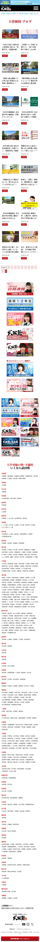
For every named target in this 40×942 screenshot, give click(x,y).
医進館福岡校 (12, 846)
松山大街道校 (12, 831)
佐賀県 (3, 855)
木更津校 (35, 566)
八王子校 (31, 580)
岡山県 (3, 795)
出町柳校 (17, 727)
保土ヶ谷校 (23, 630)
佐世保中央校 (12, 865)
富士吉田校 (11, 666)
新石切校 (5, 748)
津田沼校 (21, 563)
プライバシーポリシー (23, 929)
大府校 (25, 700)
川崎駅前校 (31, 630)
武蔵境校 (25, 604)
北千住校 (11, 587)
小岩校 (4, 589)
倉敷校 (21, 798)
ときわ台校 (34, 602)
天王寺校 (16, 736)
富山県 (3, 643)
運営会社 (12, 929)
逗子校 (12, 625)
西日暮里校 (34, 597)
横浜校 (10, 613)
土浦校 (17, 525)
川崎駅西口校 (12, 632)
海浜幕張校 (5, 568)
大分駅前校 (5, 878)
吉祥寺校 (18, 587)
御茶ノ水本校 (6, 577)
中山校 (4, 620)
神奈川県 (4, 611)
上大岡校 (22, 620)
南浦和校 (17, 552)
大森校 (23, 594)
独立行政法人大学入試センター (12, 908)
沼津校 (15, 686)
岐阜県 (3, 677)
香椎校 (32, 844)
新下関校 (10, 811)
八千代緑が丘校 (26, 568)
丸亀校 (10, 824)
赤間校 (23, 849)
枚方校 (28, 736)
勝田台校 (5, 566)
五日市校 (21, 804)
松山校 (4, 831)
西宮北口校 (19, 755)
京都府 (3, 722)
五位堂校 (28, 769)
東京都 (3, 575)
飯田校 (23, 672)
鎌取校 (19, 571)
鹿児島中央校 (6, 891)
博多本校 (18, 844)
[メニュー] (36, 8)
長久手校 (28, 697)
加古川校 (16, 757)
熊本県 (3, 869)
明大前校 (25, 587)
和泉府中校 (22, 745)
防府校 (28, 811)
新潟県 (3, 637)
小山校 (11, 534)
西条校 (15, 804)
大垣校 (10, 679)
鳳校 (17, 741)
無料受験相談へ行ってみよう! (20, 938)
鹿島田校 (18, 628)
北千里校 (18, 748)
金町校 (36, 582)
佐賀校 (4, 858)
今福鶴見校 (22, 743)
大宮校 (10, 549)
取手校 (28, 525)
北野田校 (29, 745)
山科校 (36, 724)
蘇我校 (32, 571)
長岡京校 (10, 727)
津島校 (28, 702)
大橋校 (4, 849)
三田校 (30, 757)
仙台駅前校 (5, 498)
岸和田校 (29, 738)
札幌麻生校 (29, 476)
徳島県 (3, 815)
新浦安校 (10, 563)
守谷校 (33, 525)
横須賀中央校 (19, 616)
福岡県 (3, 842)
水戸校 (11, 525)
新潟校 (4, 639)
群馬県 (3, 540)
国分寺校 (32, 587)
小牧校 (22, 697)
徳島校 (4, 817)
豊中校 (4, 738)
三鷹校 (11, 599)
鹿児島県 (4, 889)
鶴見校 (18, 623)
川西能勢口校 (29, 759)
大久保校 (21, 762)
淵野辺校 (31, 628)
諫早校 (19, 865)
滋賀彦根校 (22, 718)
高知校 (4, 837)
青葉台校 (32, 616)
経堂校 (12, 604)
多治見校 (16, 679)
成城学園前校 (12, 585)
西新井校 (5, 606)
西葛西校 (18, 580)
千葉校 (28, 563)
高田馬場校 (5, 580)
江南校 (4, 702)
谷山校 (14, 891)
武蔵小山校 (5, 592)
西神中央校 (15, 759)
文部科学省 (29, 908)
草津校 (29, 718)
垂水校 (15, 762)
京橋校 (15, 743)
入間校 (10, 554)
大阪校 (4, 736)
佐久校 (29, 672)
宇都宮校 (5, 534)
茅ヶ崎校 (5, 630)
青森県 (3, 482)
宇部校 (17, 811)
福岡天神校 (5, 844)
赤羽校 (19, 585)
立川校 (33, 577)
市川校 (4, 563)
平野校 (10, 736)
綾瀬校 (22, 602)
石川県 (3, 650)
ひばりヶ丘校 (25, 597)
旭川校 (36, 476)
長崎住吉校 (26, 865)
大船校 (25, 628)
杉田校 (17, 630)
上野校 (22, 589)
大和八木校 (12, 771)
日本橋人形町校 (7, 597)
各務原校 (22, 679)
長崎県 (3, 862)
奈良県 (3, 766)
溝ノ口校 (10, 620)
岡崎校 (11, 692)
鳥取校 (4, 784)
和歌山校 (5, 778)
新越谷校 (27, 549)
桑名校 (21, 711)
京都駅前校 (11, 724)
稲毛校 (18, 568)
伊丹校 (32, 755)
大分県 (3, 875)
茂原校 (12, 568)
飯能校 (21, 554)
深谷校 (15, 554)
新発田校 (27, 639)
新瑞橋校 (10, 702)
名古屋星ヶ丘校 (12, 695)
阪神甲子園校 (6, 759)
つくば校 (5, 525)
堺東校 (22, 736)
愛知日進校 (27, 695)
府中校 (18, 594)
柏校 (16, 563)
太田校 (10, 543)
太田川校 (17, 692)
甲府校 (4, 666)
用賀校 (29, 594)
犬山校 (22, 702)
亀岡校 (29, 727)
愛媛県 (3, 828)
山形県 (3, 509)
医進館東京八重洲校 (21, 606)
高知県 (3, 835)
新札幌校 (10, 476)
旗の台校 (17, 599)
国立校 (32, 604)
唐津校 (10, 858)
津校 (3, 711)
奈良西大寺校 (6, 769)
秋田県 (3, 502)
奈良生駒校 (20, 769)
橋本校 (4, 618)
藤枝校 (21, 686)
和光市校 (34, 554)
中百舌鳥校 (33, 748)
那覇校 (4, 898)
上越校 (10, 639)
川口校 (15, 549)
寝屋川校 (10, 738)
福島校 (4, 518)
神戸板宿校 (23, 757)
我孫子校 (25, 571)
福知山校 (5, 729)
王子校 (17, 602)
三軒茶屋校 (16, 582)
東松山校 (27, 554)
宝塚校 (10, 757)
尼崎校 (28, 762)
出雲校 (10, 791)
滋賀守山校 (13, 718)
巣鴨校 (4, 585)
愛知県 (3, 690)
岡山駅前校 (13, 798)
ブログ (5, 55)
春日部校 (5, 552)
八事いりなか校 (33, 692)
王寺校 (14, 769)
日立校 (22, 525)
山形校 (4, 511)
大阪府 (3, 733)
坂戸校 (22, 557)
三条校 (21, 639)
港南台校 (10, 618)
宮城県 (3, 496)
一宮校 (4, 697)
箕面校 (22, 741)
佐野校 (30, 534)
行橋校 (10, 849)
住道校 (23, 738)
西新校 (4, 846)
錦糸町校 (24, 582)
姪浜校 (33, 846)
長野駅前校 (11, 672)
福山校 (10, 804)
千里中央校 (11, 741)
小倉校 (12, 844)
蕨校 (11, 557)
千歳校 (10, 478)
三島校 (32, 686)
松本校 (4, 672)
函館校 (4, 478)
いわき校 (10, 518)
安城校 (14, 700)
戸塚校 (17, 620)
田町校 (25, 580)
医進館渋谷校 (25, 599)
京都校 (4, 724)
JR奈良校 (5, 771)
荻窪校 (10, 582)
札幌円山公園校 (19, 476)
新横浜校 (29, 613)
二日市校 (20, 846)
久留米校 (25, 844)
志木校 (11, 552)
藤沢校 (23, 613)
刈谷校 (4, 695)
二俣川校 (5, 623)
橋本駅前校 (12, 778)
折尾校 (35, 849)
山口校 (4, 811)
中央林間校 (5, 625)
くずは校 (14, 745)
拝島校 (12, 594)
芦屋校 (4, 757)
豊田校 (34, 695)
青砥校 (33, 599)
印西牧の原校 (6, 571)
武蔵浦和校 (29, 557)
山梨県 (3, 663)
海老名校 (5, 628)
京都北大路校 (28, 724)
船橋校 (17, 566)
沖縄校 (10, 898)
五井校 (14, 571)
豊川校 (17, 702)
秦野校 (23, 623)
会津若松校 (18, 518)
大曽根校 (16, 697)
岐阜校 (4, 679)
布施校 (29, 743)
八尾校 (36, 738)
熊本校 (4, 871)
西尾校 (19, 700)
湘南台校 (11, 623)
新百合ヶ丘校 (28, 625)
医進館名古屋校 (16, 704)
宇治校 (23, 727)
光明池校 (11, 748)
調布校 (33, 585)
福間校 (19, 851)
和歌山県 (4, 775)
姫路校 (4, 755)
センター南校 (31, 623)
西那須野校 (23, 534)
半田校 (10, 697)
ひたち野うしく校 (7, 527)
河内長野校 (34, 741)
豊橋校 (21, 695)
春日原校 (26, 846)
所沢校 (21, 549)
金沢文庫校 (30, 620)
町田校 (27, 577)
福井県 (3, 657)
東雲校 (11, 606)
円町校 (4, 727)
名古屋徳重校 (6, 700)
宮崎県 (3, 882)
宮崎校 (4, 885)
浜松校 (10, 686)
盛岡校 (4, 491)
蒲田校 (4, 602)
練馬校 (30, 582)
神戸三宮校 (11, 755)
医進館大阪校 (6, 745)
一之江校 (10, 602)
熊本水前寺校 (12, 871)
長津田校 (11, 628)
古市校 (35, 743)
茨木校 (4, 741)
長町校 (19, 498)
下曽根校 (5, 851)
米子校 (10, 784)
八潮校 (36, 557)
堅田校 (34, 718)
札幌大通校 (22, 478)
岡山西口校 (5, 798)
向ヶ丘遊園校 (32, 618)
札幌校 (4, 476)
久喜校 (4, 554)
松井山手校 (19, 724)
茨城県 (3, 522)
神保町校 (16, 589)
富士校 (26, 686)
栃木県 (3, 531)
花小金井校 (31, 606)
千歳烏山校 (5, 594)
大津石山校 (5, 718)
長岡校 (15, 639)
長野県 (3, 670)
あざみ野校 (16, 613)
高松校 (4, 824)
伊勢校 (15, 711)
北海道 (3, 473)
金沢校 (4, 652)
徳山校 (22, 811)
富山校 (4, 646)
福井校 (4, 659)
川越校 (33, 549)
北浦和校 (35, 552)
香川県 (3, 822)
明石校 (26, 755)
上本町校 (17, 738)
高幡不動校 (16, 597)
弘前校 (4, 485)
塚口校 (10, 762)
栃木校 (17, 534)
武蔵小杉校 (18, 618)
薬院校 (29, 849)
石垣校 (15, 898)
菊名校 (4, 632)
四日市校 (9, 711)
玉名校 (19, 871)
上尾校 (23, 552)
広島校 (4, 804)
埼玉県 (3, 547)
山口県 (3, 808)
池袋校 (22, 577)
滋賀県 (3, 715)
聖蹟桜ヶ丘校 (30, 589)
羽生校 (17, 557)
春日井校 (24, 692)
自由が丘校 (26, 585)
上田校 (18, 672)
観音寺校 (16, 824)
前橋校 (15, 543)
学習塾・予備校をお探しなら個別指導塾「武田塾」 (21, 932)
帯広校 (15, 478)
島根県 (3, 788)
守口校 (4, 743)
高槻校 (33, 736)
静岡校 (4, 686)
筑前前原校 (12, 851)
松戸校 (11, 566)
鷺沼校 (11, 630)
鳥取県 (3, 782)
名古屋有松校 (6, 704)
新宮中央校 (16, 849)
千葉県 (3, 561)
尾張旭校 (31, 700)
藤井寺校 (25, 748)
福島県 (3, 516)
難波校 (10, 743)
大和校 (26, 616)
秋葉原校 (5, 599)
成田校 (22, 566)
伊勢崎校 (21, 543)
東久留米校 (5, 604)
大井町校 (5, 587)
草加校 (29, 552)
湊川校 (22, 759)
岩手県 (3, 489)
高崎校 (4, 543)
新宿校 (12, 580)
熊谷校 (4, 549)
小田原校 (5, 616)
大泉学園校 (13, 592)
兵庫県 (3, 752)
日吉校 (25, 618)
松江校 (4, 791)
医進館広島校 (30, 804)
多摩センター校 (28, 592)
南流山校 (28, 566)
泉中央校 (13, 498)
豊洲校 (28, 602)
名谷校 (33, 762)
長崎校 (4, 865)
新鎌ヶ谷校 (34, 563)
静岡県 (3, 683)
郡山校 (25, 518)
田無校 (21, 592)
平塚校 (11, 616)
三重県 (3, 709)
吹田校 (28, 741)
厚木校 (4, 613)
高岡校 (10, 646)
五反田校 (18, 604)
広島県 (3, 802)
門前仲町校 (15, 577)
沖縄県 (3, 895)
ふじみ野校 (5, 557)
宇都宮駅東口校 (7, 536)
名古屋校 (5, 692)
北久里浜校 (19, 625)
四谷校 (4, 582)
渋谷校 (10, 589)
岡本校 (4, 762)
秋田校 (4, 505)
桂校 (34, 727)
